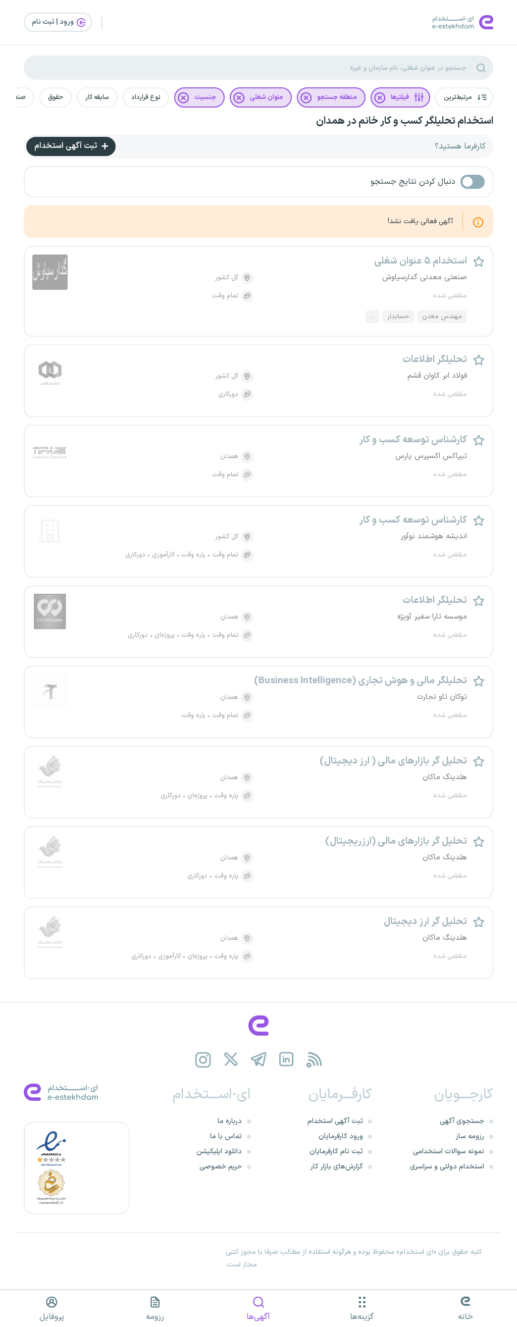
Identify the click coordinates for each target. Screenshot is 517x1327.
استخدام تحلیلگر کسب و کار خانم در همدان (404, 121)
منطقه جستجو (337, 97)
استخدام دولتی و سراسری (447, 1166)
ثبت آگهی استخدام (66, 146)
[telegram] (259, 1059)
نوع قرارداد (146, 97)
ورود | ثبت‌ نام (53, 22)
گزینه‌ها (362, 1317)
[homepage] (258, 1025)
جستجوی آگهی (462, 1121)
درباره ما (230, 1121)
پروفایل (51, 1317)
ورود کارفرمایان (341, 1136)
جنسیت (205, 97)
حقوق (55, 97)
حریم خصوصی (220, 1166)
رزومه (155, 1317)
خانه (465, 1317)
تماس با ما (226, 1136)
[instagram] (203, 1059)
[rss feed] (314, 1059)
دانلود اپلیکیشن (219, 1151)
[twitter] (231, 1059)
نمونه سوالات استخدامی (448, 1151)
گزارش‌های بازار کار (337, 1166)
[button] (464, 97)
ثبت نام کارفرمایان (336, 1151)
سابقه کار (97, 97)
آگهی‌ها (258, 1317)
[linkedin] (286, 1059)
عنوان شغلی (266, 97)
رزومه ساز (470, 1136)
